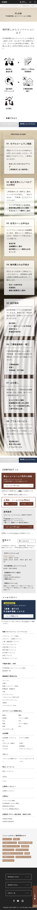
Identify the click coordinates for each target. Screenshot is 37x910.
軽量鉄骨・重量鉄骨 (8, 689)
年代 (20, 726)
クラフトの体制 (24, 738)
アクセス (5, 749)
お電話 (20, 491)
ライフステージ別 (7, 729)
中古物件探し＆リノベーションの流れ (14, 668)
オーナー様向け (23, 723)
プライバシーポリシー (26, 749)
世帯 (3, 726)
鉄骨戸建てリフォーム (9, 650)
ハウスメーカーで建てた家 (10, 697)
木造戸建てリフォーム (9, 647)
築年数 (4, 718)
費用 (20, 715)
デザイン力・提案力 (8, 743)
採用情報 (22, 746)
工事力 (21, 743)
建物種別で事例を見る (9, 676)
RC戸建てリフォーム (8, 652)
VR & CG (5, 746)
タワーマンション (7, 694)
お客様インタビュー (9, 786)
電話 (7, 504)
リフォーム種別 (23, 718)
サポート (5, 754)
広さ (3, 721)
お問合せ (5, 796)
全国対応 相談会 (7, 818)
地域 (3, 723)
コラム (4, 776)
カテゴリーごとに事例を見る (12, 711)
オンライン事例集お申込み (10, 809)
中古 (20, 721)
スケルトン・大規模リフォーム (12, 639)
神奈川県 (11, 556)
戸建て (4, 683)
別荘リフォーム (7, 655)
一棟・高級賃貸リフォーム (10, 641)
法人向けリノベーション (9, 658)
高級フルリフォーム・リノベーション (15, 631)
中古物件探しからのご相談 (10, 803)
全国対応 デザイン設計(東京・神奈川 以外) (16, 814)
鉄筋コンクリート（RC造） (10, 686)
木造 (3, 691)
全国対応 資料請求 (8, 821)
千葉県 (5, 558)
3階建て (4, 702)
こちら (16, 533)
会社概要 (5, 733)
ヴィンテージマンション (9, 700)
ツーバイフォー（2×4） (9, 705)
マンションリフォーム (9, 644)
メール (24, 504)
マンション (5, 680)
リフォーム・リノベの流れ (10, 636)
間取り (4, 715)
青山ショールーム (8, 767)
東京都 (5, 556)
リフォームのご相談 (8, 800)
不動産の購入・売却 (9, 663)
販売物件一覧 (6, 671)
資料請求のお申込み (8, 806)
